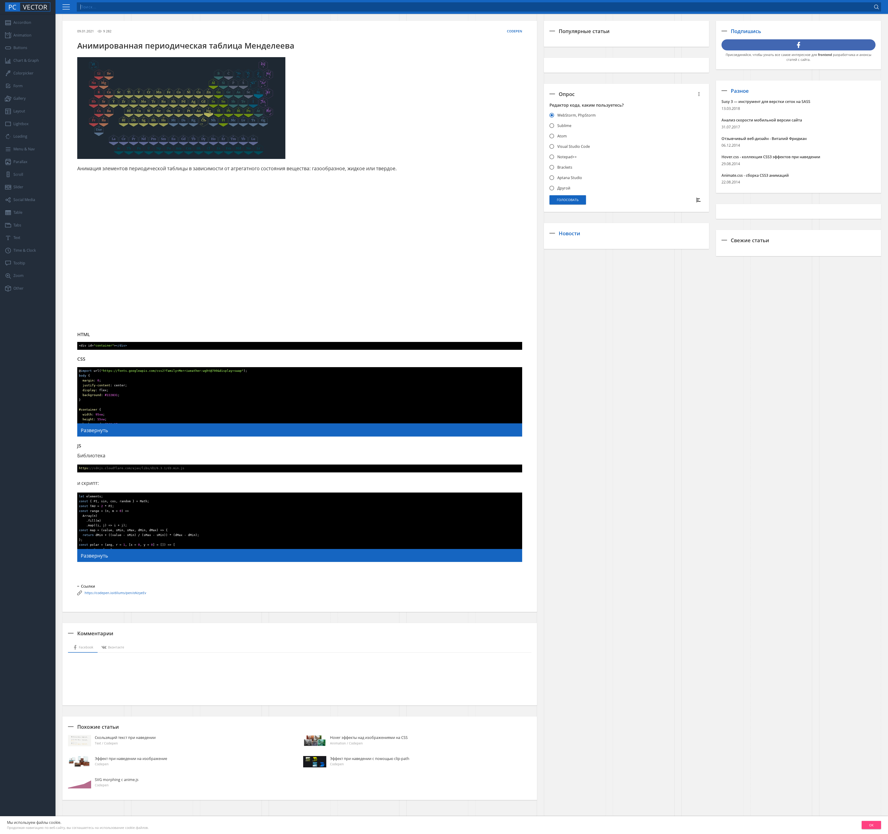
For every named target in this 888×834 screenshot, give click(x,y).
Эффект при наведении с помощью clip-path (369, 758)
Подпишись (746, 31)
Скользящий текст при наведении (125, 737)
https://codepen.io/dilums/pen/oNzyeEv (115, 593)
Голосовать (568, 200)
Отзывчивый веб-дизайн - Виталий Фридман (764, 138)
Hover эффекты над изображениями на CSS (369, 737)
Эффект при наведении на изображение (131, 758)
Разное (740, 90)
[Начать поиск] (876, 7)
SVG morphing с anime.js (117, 779)
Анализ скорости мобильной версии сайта (762, 120)
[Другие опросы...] (698, 94)
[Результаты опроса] (698, 200)
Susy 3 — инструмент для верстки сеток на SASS (766, 101)
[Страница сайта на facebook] (799, 44)
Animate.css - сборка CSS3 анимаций (755, 175)
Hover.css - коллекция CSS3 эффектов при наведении (771, 156)
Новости (569, 233)
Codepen (514, 31)
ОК (871, 825)
